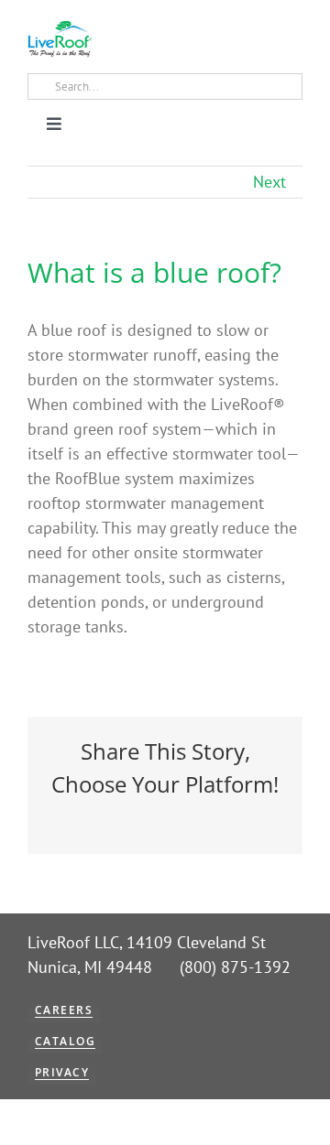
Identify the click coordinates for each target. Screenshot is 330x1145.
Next (269, 181)
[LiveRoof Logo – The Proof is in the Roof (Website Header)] (60, 27)
